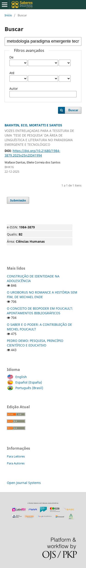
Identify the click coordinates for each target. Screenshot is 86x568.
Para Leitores (16, 456)
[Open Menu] (4, 4)
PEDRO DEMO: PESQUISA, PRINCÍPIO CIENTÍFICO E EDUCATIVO (35, 342)
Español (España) (28, 382)
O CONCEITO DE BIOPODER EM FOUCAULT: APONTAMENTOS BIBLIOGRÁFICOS (40, 310)
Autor (13, 88)
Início (8, 15)
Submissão (18, 200)
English (21, 377)
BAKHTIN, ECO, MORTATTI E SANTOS (39, 135)
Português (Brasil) (29, 388)
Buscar (73, 110)
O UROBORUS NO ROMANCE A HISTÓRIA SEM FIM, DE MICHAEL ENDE (42, 294)
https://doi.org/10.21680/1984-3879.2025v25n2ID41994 (32, 153)
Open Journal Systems (24, 483)
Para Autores (16, 463)
